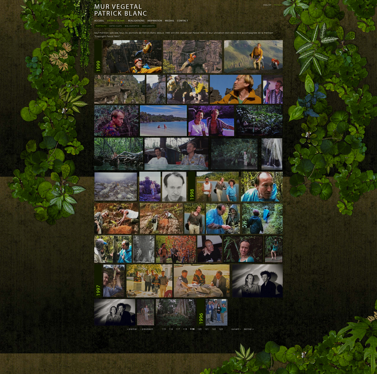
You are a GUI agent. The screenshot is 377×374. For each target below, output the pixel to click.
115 (164, 328)
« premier (132, 328)
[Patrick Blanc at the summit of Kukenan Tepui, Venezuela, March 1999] (235, 102)
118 (185, 328)
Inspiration (154, 20)
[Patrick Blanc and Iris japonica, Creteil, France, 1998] (243, 261)
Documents (148, 26)
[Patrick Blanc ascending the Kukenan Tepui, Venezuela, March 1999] (253, 72)
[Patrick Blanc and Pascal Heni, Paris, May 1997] (114, 324)
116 (171, 328)
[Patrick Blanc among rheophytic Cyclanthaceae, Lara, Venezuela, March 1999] (259, 135)
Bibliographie (132, 26)
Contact (182, 20)
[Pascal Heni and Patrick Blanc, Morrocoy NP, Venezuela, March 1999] (211, 135)
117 (178, 328)
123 (221, 328)
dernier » (249, 328)
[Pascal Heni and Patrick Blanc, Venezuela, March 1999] (176, 169)
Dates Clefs (115, 26)
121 (207, 328)
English (267, 5)
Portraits (101, 26)
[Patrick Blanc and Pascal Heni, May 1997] (257, 296)
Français (278, 5)
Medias (169, 20)
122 (214, 328)
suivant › (236, 328)
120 (200, 328)
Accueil (99, 20)
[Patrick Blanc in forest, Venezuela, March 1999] (116, 135)
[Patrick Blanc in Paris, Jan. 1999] (174, 200)
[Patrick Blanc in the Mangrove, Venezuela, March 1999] (118, 169)
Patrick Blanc (116, 20)
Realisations (136, 20)
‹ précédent (146, 328)
